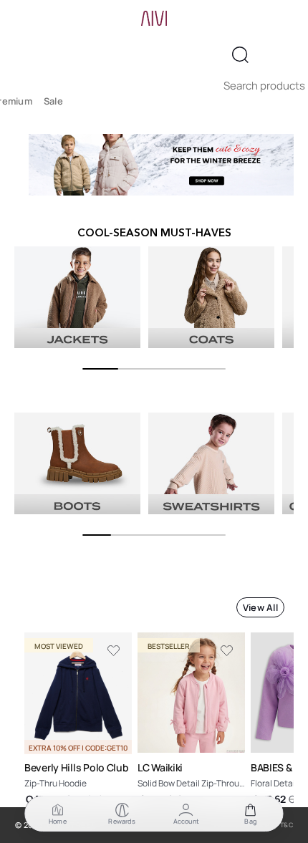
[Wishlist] (114, 651)
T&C (287, 824)
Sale (53, 101)
